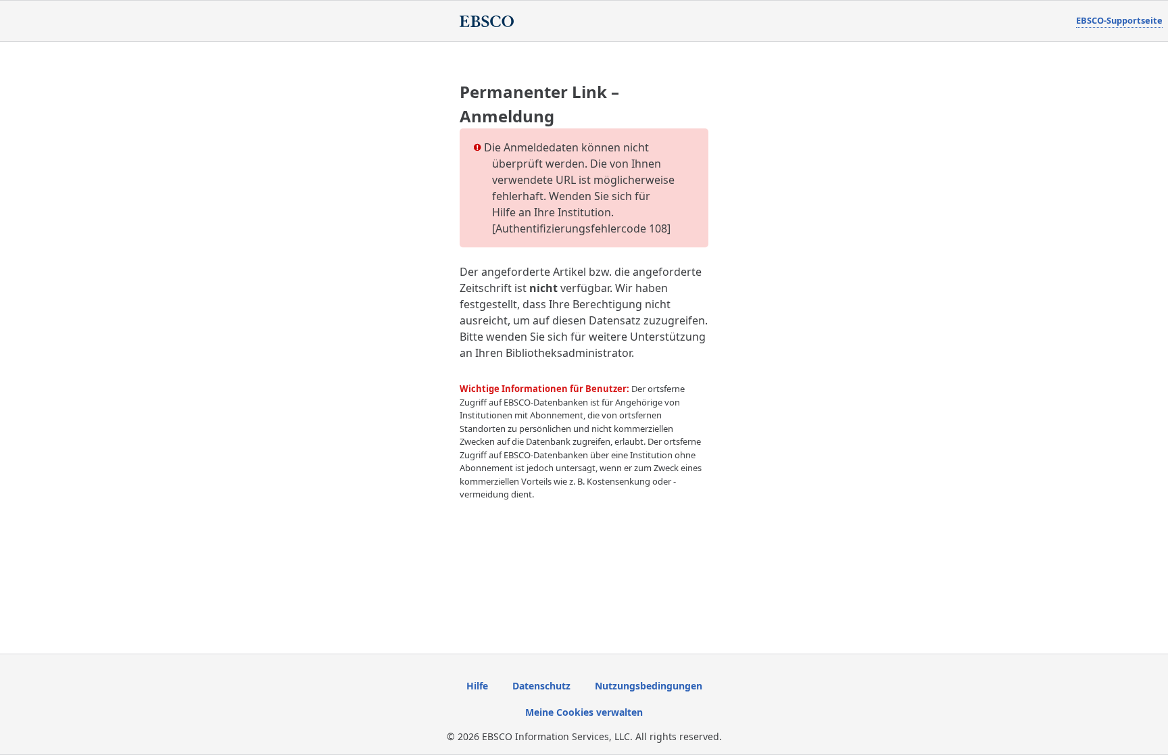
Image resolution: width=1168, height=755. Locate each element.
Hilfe (477, 685)
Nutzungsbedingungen (648, 685)
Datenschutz (541, 685)
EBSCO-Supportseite (1119, 20)
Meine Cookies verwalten (584, 712)
